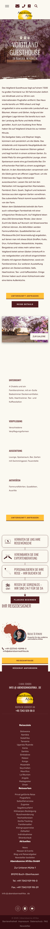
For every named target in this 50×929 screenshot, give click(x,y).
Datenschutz (36, 921)
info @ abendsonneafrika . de (16, 893)
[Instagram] (17, 908)
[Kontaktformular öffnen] (17, 5)
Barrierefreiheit (9, 921)
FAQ (46, 921)
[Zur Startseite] (25, 14)
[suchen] (36, 6)
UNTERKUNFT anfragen (25, 296)
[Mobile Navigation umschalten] (7, 6)
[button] (25, 331)
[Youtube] (32, 908)
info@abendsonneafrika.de (16, 651)
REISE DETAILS (25, 304)
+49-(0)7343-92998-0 (15, 648)
